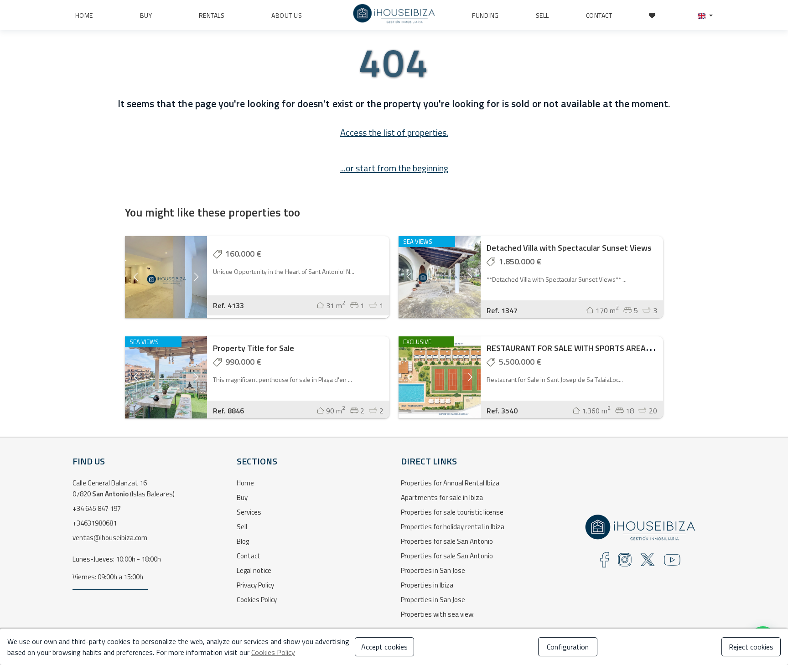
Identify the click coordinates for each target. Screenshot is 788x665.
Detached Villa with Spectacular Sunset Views (569, 248)
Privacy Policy (255, 585)
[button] (705, 15)
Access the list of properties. (394, 132)
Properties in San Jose (433, 570)
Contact (248, 556)
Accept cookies (384, 646)
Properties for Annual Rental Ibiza (450, 483)
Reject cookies (751, 646)
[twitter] (647, 562)
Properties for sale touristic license (452, 512)
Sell (242, 526)
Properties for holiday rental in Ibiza (452, 526)
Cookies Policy (257, 599)
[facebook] (604, 562)
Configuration (568, 646)
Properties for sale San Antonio (447, 541)
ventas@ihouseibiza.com (110, 537)
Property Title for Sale (253, 348)
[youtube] (672, 562)
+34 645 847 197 (97, 508)
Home (245, 483)
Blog (243, 541)
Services (249, 512)
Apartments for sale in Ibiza (442, 497)
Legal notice (254, 570)
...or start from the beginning (394, 168)
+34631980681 (95, 523)
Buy (242, 497)
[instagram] (624, 562)
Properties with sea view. (438, 614)
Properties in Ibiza (427, 585)
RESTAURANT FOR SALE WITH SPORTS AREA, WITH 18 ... (587, 348)
